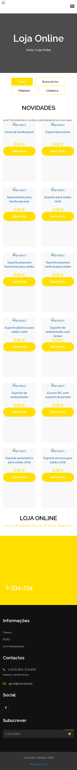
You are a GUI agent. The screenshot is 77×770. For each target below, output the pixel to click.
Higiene (24, 90)
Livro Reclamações (13, 646)
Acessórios (50, 81)
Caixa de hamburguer (19, 132)
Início (30, 50)
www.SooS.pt (38, 764)
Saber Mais (19, 151)
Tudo (22, 81)
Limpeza (52, 90)
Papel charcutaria (58, 132)
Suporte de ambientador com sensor (58, 332)
